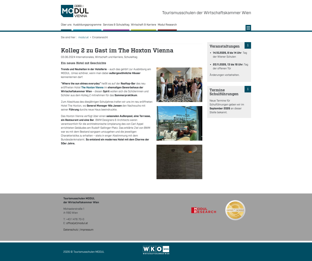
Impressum (86, 230)
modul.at (83, 37)
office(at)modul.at (77, 223)
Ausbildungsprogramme (87, 25)
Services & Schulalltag (116, 25)
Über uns (66, 25)
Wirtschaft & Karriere (143, 25)
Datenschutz (70, 230)
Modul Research (167, 25)
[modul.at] (75, 11)
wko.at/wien (156, 250)
